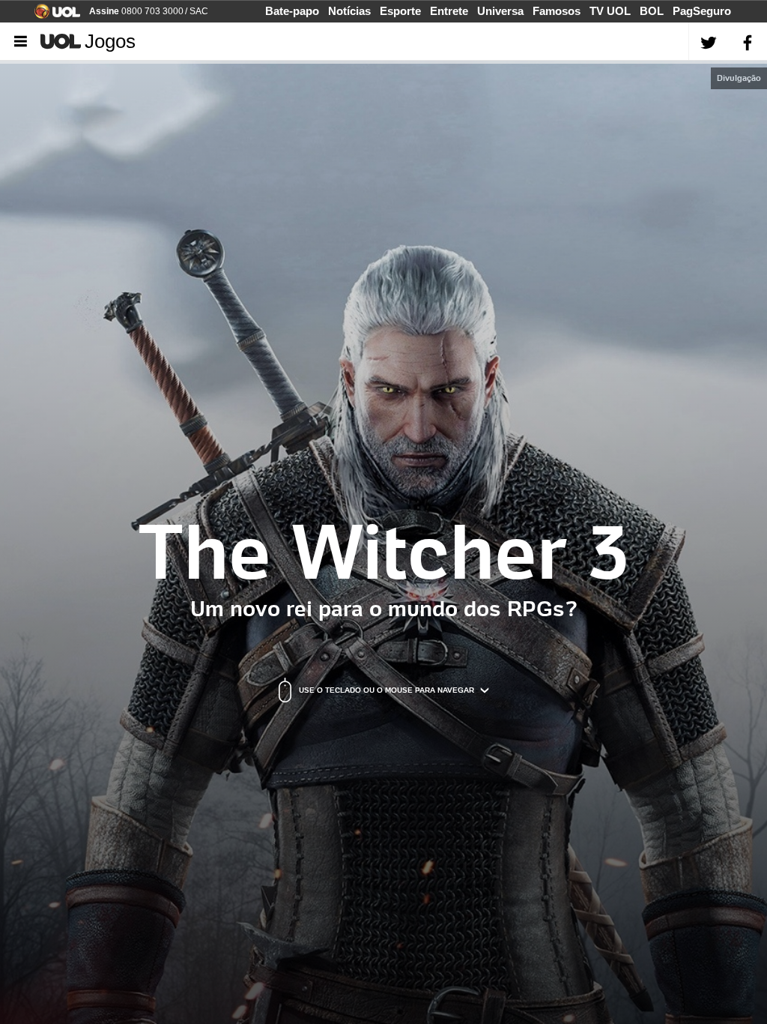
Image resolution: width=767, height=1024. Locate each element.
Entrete (449, 10)
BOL (652, 10)
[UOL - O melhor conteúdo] (52, 14)
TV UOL (610, 10)
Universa (500, 10)
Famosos (556, 10)
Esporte (400, 10)
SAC (199, 11)
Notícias (349, 10)
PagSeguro (702, 10)
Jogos (110, 41)
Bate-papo (292, 10)
